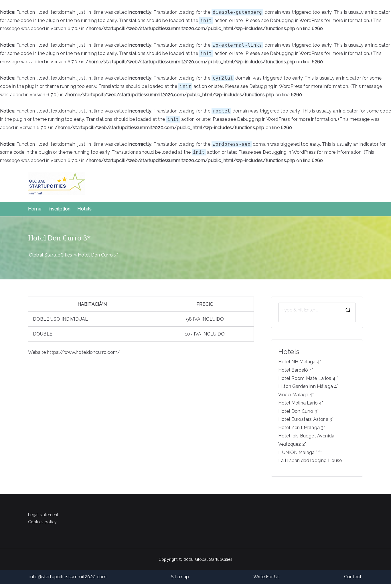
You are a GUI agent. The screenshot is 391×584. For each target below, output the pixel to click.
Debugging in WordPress (296, 20)
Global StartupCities (213, 559)
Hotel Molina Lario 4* (300, 403)
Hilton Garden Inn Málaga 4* (308, 386)
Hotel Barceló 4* (296, 370)
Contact (353, 576)
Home (35, 209)
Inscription (59, 209)
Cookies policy (42, 522)
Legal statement (43, 514)
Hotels (84, 209)
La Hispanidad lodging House (310, 460)
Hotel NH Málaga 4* (299, 361)
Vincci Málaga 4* (296, 394)
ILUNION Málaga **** (300, 452)
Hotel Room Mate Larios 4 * (308, 378)
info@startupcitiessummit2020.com (67, 576)
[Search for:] (317, 310)
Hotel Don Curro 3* (298, 411)
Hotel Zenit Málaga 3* (301, 427)
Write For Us (266, 576)
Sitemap (180, 576)
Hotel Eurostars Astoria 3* (305, 419)
